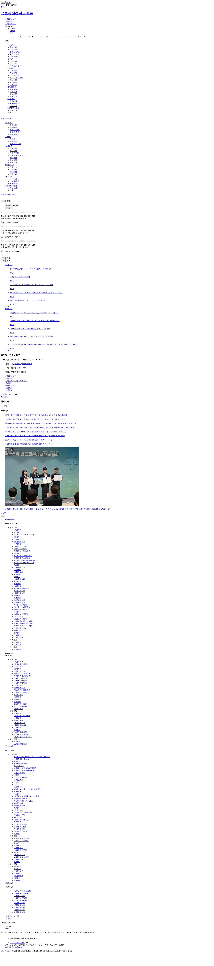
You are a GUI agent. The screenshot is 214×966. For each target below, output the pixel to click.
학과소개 (13, 47)
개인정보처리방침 (12, 916)
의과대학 (17, 642)
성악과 (17, 574)
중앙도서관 (18, 810)
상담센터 (17, 794)
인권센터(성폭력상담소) (23, 801)
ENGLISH (14, 110)
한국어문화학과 (20, 628)
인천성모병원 (19, 907)
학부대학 (17, 822)
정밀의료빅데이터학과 (23, 737)
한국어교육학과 (20, 706)
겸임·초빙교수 (15, 66)
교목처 (17, 775)
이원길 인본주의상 (21, 759)
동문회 (17, 784)
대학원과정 (11, 87)
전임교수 (13, 61)
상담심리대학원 (20, 683)
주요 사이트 (10, 746)
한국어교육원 (19, 829)
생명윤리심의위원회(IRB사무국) (27, 796)
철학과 (17, 612)
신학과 (17, 741)
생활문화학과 (19, 688)
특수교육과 (18, 616)
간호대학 (17, 645)
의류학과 (17, 598)
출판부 (17, 878)
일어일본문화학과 (21, 605)
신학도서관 (18, 871)
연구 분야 (13, 89)
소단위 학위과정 (16, 78)
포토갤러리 (14, 103)
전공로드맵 (14, 75)
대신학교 (17, 866)
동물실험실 (18, 787)
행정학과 (17, 631)
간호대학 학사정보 (21, 838)
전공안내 (11, 45)
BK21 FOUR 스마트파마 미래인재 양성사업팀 (32, 757)
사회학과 (17, 570)
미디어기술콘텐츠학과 (23, 556)
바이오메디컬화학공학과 (24, 563)
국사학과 (17, 539)
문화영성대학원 (20, 678)
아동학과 (17, 584)
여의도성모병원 (20, 898)
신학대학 (17, 649)
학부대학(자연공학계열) (23, 623)
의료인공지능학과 (21, 692)
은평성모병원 (19, 905)
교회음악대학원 (20, 744)
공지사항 (13, 101)
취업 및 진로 (15, 52)
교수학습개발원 (20, 777)
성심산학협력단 (20, 798)
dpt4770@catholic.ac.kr (23, 364)
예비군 (17, 852)
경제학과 (17, 532)
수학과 (17, 577)
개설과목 (13, 73)
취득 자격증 (14, 54)
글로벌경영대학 (20, 546)
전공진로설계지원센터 (23, 813)
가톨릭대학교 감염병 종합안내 (26, 768)
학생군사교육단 (20, 824)
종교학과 (17, 697)
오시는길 (8, 919)
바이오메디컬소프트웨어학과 (25, 560)
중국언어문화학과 (21, 609)
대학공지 (8, 309)
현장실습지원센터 (21, 831)
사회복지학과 (19, 567)
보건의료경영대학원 (22, 716)
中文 (11, 112)
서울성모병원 (19, 896)
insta (7, 928)
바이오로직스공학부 (22, 558)
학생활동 (13, 82)
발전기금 (17, 791)
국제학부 (17, 544)
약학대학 (17, 586)
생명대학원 (18, 720)
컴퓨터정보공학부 (21, 614)
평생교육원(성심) (21, 820)
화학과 (17, 633)
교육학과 (17, 669)
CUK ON (17, 761)
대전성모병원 (19, 912)
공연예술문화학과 (21, 664)
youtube (8, 926)
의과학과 (17, 727)
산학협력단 (18, 848)
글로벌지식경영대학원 (23, 674)
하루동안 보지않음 (12, 205)
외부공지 (13, 106)
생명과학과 (18, 685)
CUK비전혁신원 (20, 763)
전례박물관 (18, 876)
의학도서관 (18, 859)
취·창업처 (18, 817)
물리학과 (17, 553)
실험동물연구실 (20, 850)
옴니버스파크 (19, 855)
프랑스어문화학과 (21, 619)
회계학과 (17, 635)
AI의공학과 (18, 638)
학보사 (17, 834)
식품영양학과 (19, 579)
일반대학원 (18, 695)
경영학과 (17, 530)
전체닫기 (9, 208)
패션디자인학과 (20, 704)
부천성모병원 (19, 903)
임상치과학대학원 (21, 734)
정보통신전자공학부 (22, 607)
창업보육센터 (19, 815)
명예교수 (13, 64)
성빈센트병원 (19, 910)
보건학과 (17, 718)
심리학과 (17, 581)
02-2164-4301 (21, 368)
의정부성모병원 (20, 900)
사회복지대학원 (20, 681)
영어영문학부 (19, 591)
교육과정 (13, 71)
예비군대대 (18, 803)
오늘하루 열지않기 (11, 5)
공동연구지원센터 (21, 841)
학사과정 (11, 68)
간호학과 (17, 713)
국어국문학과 (19, 542)
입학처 (17, 808)
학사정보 (13, 80)
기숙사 (17, 782)
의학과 (17, 730)
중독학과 (17, 699)
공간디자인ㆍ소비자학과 (24, 535)
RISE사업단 (19, 766)
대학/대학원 (10, 519)
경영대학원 (18, 662)
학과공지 (8, 265)
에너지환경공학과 (21, 588)
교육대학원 (18, 667)
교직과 (17, 537)
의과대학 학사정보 (21, 857)
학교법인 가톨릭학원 (22, 891)
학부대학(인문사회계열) (23, 621)
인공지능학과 (19, 602)
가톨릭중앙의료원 (21, 893)
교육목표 (13, 49)
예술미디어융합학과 (22, 690)
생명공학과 (18, 572)
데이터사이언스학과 (22, 551)
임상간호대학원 (20, 732)
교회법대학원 (19, 671)
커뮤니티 (11, 99)
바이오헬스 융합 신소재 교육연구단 (28, 789)
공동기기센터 (19, 773)
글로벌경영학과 (20, 549)
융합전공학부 (19, 593)
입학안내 (13, 85)
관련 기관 (9, 883)
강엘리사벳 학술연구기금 (24, 770)
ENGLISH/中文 (13, 108)
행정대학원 (18, 709)
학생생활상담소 (20, 827)
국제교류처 (18, 780)
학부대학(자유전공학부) (23, 626)
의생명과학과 (19, 600)
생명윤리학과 (19, 723)
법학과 (17, 565)
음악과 (17, 595)
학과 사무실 (14, 57)
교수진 (10, 59)
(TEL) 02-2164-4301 (17, 943)
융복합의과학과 (20, 725)
